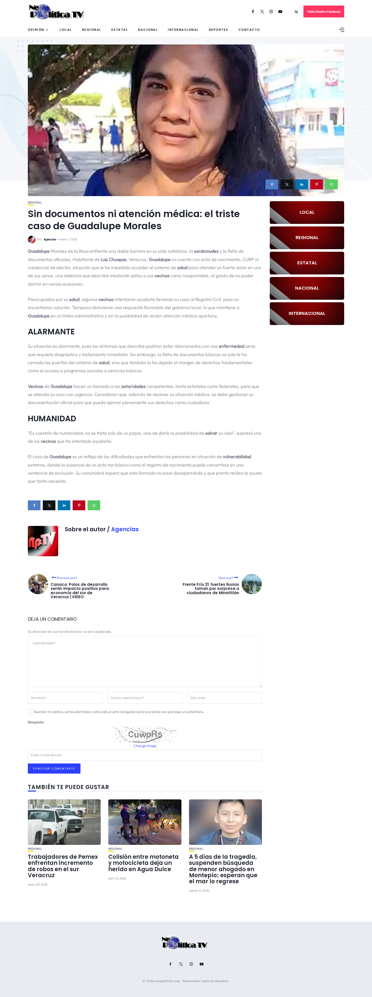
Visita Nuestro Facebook (323, 11)
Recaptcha (36, 722)
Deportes (218, 30)
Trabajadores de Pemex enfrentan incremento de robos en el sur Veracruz (63, 866)
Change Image (145, 746)
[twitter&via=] (286, 184)
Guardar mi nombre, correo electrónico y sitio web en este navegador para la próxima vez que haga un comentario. (119, 712)
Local (65, 30)
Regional (91, 30)
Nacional (148, 30)
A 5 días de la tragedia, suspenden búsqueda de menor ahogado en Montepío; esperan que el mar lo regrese (223, 869)
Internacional (183, 30)
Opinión (36, 30)
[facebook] (271, 184)
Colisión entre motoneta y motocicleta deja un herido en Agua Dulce (143, 863)
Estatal (119, 30)
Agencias (50, 239)
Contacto (249, 30)
